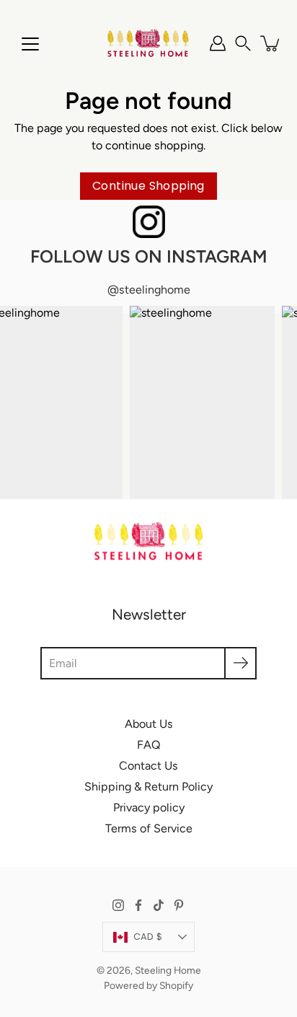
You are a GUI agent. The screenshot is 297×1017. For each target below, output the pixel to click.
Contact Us (148, 765)
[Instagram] (118, 905)
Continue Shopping (148, 185)
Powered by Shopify (148, 985)
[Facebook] (138, 905)
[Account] (217, 43)
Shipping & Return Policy (148, 786)
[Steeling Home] (148, 43)
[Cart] (271, 43)
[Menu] (30, 44)
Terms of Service (148, 828)
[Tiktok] (158, 905)
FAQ (149, 745)
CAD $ (147, 936)
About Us (149, 724)
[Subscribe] (240, 663)
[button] (243, 43)
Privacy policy (149, 807)
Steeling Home (168, 970)
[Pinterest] (178, 905)
